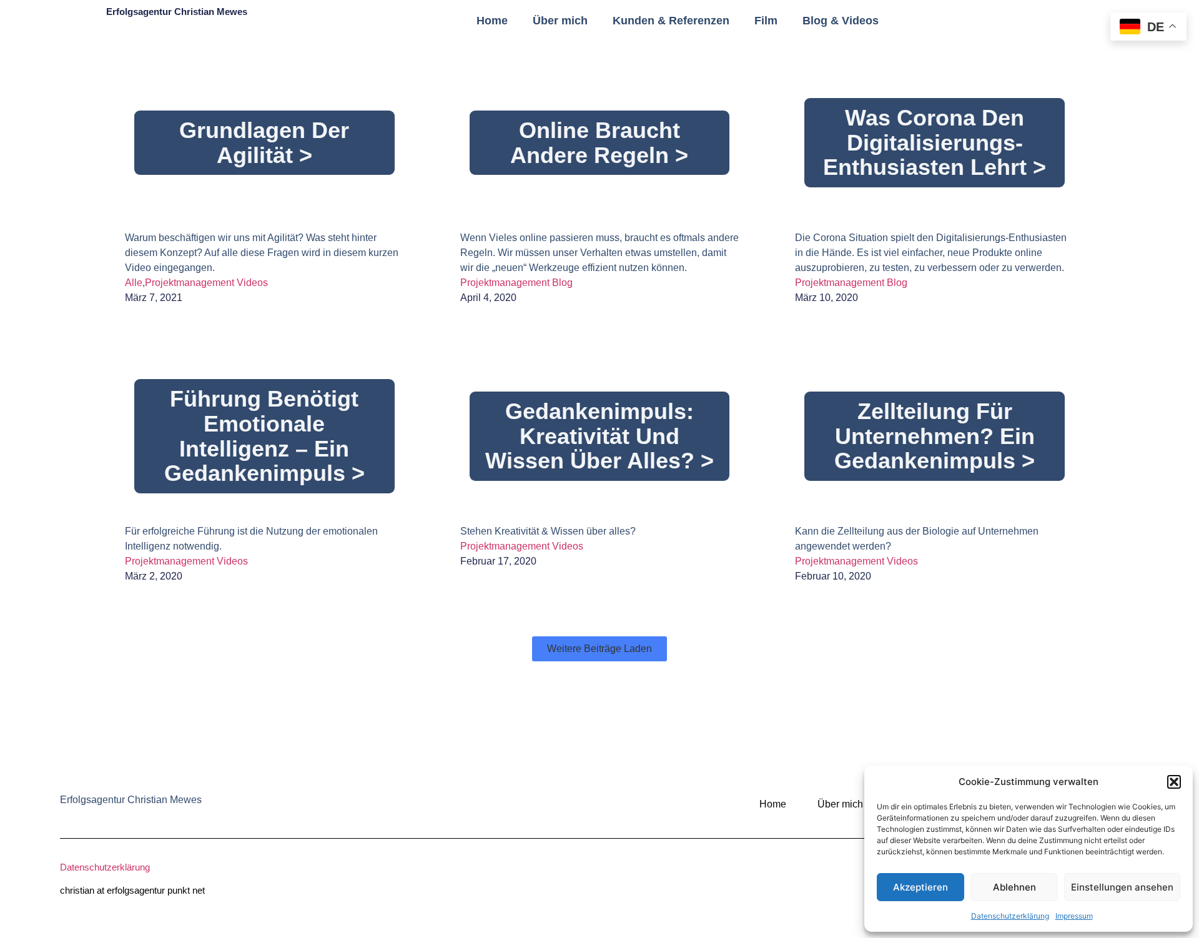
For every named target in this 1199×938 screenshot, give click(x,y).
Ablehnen (1014, 887)
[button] (1174, 782)
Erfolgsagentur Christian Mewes (176, 11)
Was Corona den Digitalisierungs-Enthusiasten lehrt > (934, 142)
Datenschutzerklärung (1010, 916)
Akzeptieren (920, 887)
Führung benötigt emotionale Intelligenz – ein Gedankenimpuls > (264, 436)
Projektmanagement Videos (206, 282)
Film (765, 20)
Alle (133, 282)
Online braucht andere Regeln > (599, 142)
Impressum (1074, 916)
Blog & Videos (840, 20)
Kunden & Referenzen (671, 20)
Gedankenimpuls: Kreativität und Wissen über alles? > (599, 435)
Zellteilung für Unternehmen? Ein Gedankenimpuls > (934, 435)
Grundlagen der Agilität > (264, 142)
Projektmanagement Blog (516, 282)
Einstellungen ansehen (1122, 887)
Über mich (560, 20)
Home (492, 20)
